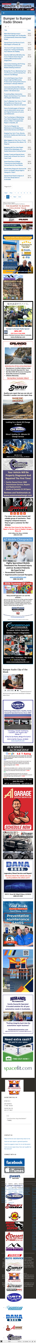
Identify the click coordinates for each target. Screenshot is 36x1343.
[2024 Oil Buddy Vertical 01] (18, 439)
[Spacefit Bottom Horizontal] (18, 227)
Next (15, 197)
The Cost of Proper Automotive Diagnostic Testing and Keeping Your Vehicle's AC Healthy (14, 49)
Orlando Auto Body (23, 1192)
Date (29, 30)
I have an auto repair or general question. (16, 1141)
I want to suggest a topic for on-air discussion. (17, 1144)
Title (5, 30)
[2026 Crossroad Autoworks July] (18, 642)
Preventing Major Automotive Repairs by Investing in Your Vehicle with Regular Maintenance (15, 96)
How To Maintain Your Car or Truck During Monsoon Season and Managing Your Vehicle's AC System (15, 103)
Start (6, 193)
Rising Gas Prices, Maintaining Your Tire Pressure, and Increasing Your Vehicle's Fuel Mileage (15, 72)
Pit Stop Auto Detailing (24, 1194)
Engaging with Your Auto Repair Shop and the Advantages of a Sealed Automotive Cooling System (15, 149)
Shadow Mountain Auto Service (4, 1194)
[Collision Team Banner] (18, 212)
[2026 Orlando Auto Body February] (18, 360)
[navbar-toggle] (3, 13)
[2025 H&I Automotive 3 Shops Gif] (18, 970)
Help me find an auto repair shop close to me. (17, 1138)
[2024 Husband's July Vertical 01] (18, 1014)
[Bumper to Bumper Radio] (18, 6)
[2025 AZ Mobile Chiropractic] (18, 559)
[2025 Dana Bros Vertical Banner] (18, 879)
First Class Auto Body (24, 1189)
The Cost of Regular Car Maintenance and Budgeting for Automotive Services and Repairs (14, 128)
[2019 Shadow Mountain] (13, 287)
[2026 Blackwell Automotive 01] (18, 765)
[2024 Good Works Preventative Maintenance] (18, 924)
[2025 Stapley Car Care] (18, 399)
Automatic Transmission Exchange (4, 1189)
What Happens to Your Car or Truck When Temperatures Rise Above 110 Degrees (15, 142)
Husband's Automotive (24, 1191)
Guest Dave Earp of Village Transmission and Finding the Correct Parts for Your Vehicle (13, 163)
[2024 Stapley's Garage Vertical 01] (18, 517)
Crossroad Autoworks (24, 1188)
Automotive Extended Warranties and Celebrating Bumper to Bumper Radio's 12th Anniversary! (15, 88)
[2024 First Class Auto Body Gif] (18, 845)
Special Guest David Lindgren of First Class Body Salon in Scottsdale (14, 177)
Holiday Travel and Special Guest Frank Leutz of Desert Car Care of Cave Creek (14, 156)
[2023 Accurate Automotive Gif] (18, 254)
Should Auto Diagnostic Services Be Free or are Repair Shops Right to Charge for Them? (15, 170)
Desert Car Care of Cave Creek (11, 1204)
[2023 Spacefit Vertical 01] (18, 1055)
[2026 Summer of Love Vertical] (18, 601)
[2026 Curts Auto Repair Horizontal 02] (18, 721)
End (20, 197)
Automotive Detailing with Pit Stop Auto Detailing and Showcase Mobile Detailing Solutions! (14, 65)
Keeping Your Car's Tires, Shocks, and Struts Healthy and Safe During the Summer (14, 135)
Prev (11, 193)
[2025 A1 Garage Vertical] (18, 808)
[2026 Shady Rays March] (18, 320)
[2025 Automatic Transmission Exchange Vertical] (18, 478)
